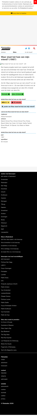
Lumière (3, 274)
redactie (3, 376)
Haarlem (3, 207)
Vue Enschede (5, 311)
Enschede (4, 188)
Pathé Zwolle (5, 302)
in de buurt (28, 52)
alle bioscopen (5, 259)
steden (3, 52)
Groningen (4, 216)
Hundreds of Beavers (7, 325)
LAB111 (3, 265)
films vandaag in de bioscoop (10, 248)
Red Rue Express (6, 337)
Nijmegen (4, 201)
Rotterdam (4, 182)
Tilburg (3, 204)
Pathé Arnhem (5, 287)
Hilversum (4, 223)
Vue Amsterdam (6, 290)
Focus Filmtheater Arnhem (9, 305)
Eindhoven (4, 195)
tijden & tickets (17, 94)
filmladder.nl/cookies (26, 8)
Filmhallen (4, 271)
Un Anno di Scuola (6, 322)
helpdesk (3, 373)
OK (35, 2)
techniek (3, 392)
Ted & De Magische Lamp (9, 350)
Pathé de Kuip (5, 315)
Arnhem (3, 213)
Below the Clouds (6, 344)
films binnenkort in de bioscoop (10, 242)
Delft (2, 229)
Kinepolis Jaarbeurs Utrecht (9, 284)
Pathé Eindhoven (6, 308)
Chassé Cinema (5, 296)
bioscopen (4, 365)
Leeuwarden (4, 232)
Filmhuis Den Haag (6, 262)
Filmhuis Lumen (5, 299)
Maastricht (4, 226)
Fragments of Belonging (8, 347)
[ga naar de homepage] (6, 48)
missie (3, 359)
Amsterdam (4, 179)
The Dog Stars (5, 334)
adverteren (4, 362)
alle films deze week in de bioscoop (11, 239)
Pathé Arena (4, 277)
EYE (2, 280)
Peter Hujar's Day (6, 328)
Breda (3, 219)
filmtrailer (5, 94)
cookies (3, 389)
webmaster (4, 379)
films (14, 52)
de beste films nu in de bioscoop (11, 252)
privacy (3, 398)
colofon (3, 395)
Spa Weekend (5, 331)
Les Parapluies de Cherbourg (9, 340)
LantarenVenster (5, 293)
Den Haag (4, 185)
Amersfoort (4, 210)
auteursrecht (4, 386)
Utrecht (3, 192)
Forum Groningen (6, 268)
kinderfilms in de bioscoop (9, 245)
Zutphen (3, 198)
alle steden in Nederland (8, 176)
